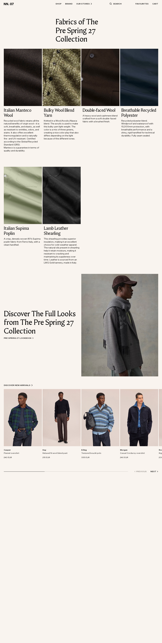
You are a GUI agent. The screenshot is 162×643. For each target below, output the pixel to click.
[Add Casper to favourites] (39, 450)
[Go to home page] (9, 3)
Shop (58, 4)
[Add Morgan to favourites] (155, 450)
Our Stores (83, 4)
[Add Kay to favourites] (78, 450)
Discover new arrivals (17, 385)
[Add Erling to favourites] (116, 450)
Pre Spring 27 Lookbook (17, 338)
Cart (155, 4)
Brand (68, 4)
